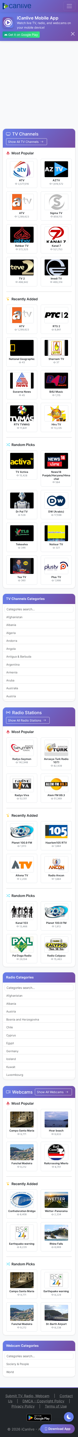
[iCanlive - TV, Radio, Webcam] (17, 6)
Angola (11, 648)
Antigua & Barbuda (18, 656)
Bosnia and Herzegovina (22, 1019)
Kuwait (10, 1067)
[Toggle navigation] (69, 6)
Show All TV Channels (23, 142)
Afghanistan (14, 617)
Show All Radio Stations (25, 720)
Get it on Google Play (22, 34)
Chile (9, 1027)
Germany (12, 1051)
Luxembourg (14, 1074)
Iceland (11, 1059)
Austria (11, 696)
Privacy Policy (23, 1406)
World (10, 1372)
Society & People (17, 1364)
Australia (12, 688)
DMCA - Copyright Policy (43, 1401)
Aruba (10, 680)
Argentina (13, 664)
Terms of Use (56, 1406)
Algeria (11, 633)
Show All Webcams (50, 1092)
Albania (11, 625)
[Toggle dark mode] (69, 1417)
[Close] (72, 33)
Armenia (11, 672)
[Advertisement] (39, 82)
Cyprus (11, 1035)
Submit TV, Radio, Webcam (27, 1396)
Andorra (11, 640)
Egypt (10, 1043)
